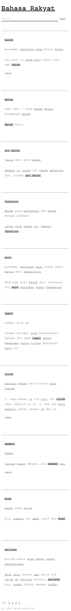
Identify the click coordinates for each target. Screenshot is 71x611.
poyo (8, 257)
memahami (11, 343)
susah (26, 170)
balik (33, 282)
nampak (18, 518)
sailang (11, 549)
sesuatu (11, 383)
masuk (52, 210)
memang (46, 226)
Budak (38, 108)
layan (9, 226)
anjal (28, 508)
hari (8, 348)
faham (43, 170)
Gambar (10, 170)
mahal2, (11, 409)
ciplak (10, 388)
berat (36, 159)
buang (40, 559)
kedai (28, 226)
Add (62, 18)
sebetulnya (32, 271)
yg (42, 409)
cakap (17, 584)
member (10, 443)
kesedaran (54, 287)
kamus (8, 73)
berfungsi (31, 210)
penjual (26, 579)
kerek (9, 39)
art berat (12, 150)
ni (18, 170)
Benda (9, 210)
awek (35, 518)
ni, (36, 226)
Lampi (9, 313)
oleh (34, 333)
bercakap (27, 287)
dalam (47, 338)
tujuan (36, 343)
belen (26, 114)
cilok (9, 374)
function (11, 201)
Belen (9, 99)
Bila (8, 574)
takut (21, 463)
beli (61, 404)
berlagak (27, 49)
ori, (44, 399)
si (16, 579)
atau (39, 49)
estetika (56, 170)
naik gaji (33, 59)
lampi (36, 338)
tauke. (53, 584)
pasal (40, 287)
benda (22, 383)
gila (18, 226)
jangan (10, 463)
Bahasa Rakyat (28, 8)
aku (62, 463)
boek (8, 498)
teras (24, 343)
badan (9, 508)
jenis (9, 159)
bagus (59, 49)
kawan (9, 453)
